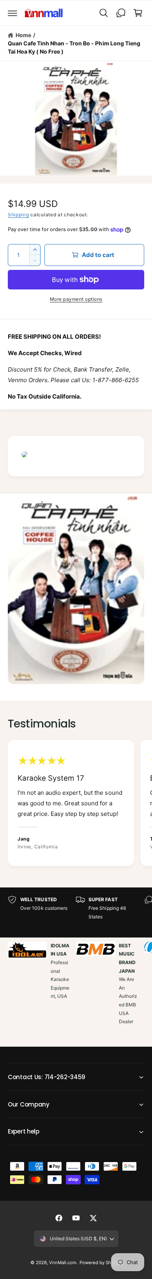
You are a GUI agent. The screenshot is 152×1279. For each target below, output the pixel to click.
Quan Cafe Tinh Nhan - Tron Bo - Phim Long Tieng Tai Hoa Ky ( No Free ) (74, 47)
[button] (12, 13)
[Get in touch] (120, 13)
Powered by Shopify (101, 1262)
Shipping (18, 214)
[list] (76, 804)
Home (23, 35)
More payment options (76, 299)
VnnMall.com (62, 1262)
